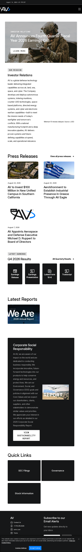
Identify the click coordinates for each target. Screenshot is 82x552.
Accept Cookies (35, 548)
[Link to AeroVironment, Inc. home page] (2, 9)
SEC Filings (24, 470)
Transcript (67, 272)
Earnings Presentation (32, 273)
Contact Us (17, 522)
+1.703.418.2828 (19, 526)
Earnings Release (15, 273)
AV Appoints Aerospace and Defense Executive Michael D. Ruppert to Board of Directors (23, 236)
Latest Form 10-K (49, 273)
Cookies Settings (21, 548)
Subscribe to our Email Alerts (54, 519)
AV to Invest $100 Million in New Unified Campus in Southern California (22, 192)
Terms (16, 533)
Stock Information (24, 493)
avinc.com (17, 529)
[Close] (79, 539)
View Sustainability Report (26, 435)
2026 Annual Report (23, 319)
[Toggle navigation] (79, 9)
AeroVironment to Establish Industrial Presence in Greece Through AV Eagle (56, 192)
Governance (58, 470)
